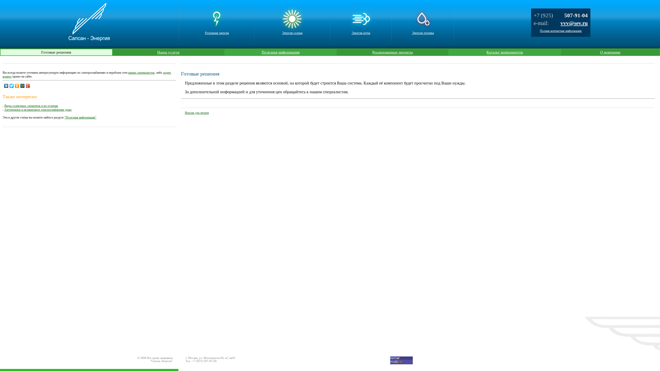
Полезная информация (281, 52)
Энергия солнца (292, 33)
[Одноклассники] (17, 85)
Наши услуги (168, 52)
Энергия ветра (361, 33)
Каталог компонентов (504, 52)
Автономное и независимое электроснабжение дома (37, 110)
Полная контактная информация (561, 31)
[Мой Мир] (22, 85)
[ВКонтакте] (6, 85)
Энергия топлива (423, 33)
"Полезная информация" (80, 117)
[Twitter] (11, 85)
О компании (610, 52)
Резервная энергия (217, 33)
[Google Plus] (28, 85)
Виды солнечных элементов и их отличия (31, 106)
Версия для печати (197, 113)
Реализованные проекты (392, 52)
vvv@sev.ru (574, 23)
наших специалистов (141, 72)
